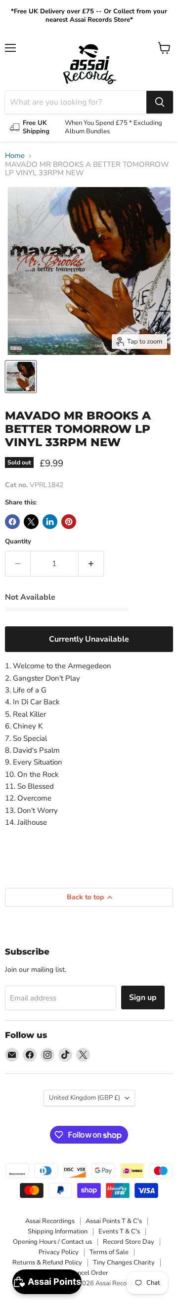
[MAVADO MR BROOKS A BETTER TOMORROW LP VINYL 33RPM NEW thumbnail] (20, 376)
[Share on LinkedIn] (50, 521)
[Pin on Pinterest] (68, 521)
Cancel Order (89, 1272)
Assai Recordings (50, 1221)
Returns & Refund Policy (47, 1262)
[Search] (159, 102)
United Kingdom (84, 1097)
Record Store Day (128, 1241)
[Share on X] (31, 521)
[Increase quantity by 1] (91, 563)
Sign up (143, 997)
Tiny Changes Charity (124, 1262)
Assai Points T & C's (114, 1221)
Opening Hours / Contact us (52, 1241)
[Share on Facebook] (12, 521)
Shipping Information (58, 1231)
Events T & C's (119, 1231)
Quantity (18, 541)
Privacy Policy (59, 1252)
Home (15, 156)
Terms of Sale (109, 1252)
